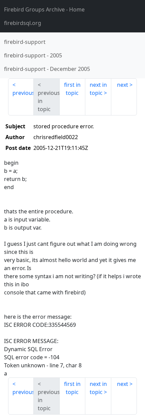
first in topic (72, 89)
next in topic (98, 89)
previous (23, 93)
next (122, 84)
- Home (44, 9)
